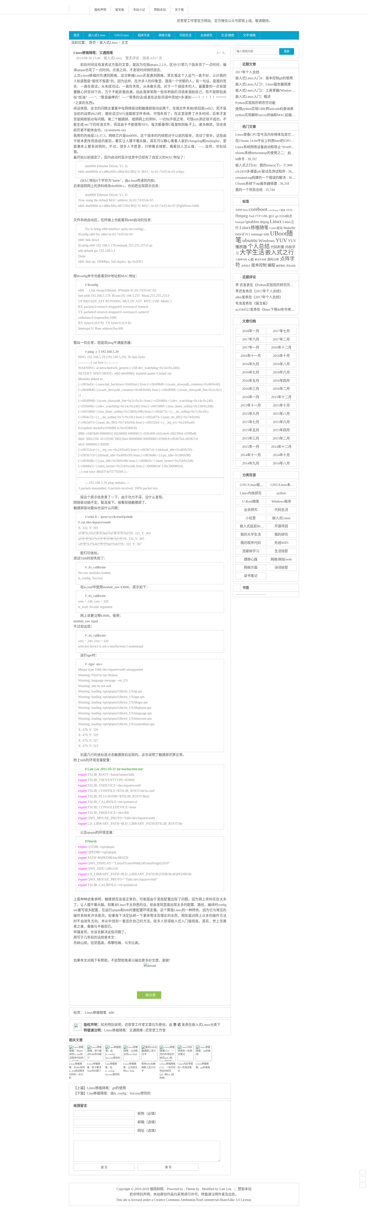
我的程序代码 (250, 543)
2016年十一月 (250, 355)
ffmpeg (241, 215)
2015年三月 (250, 438)
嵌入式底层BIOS (252, 526)
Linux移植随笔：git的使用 (203, 1065)
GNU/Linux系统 (282, 485)
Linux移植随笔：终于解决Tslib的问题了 (94, 1067)
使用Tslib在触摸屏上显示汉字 (148, 1067)
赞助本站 (160, 9)
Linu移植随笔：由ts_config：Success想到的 (112, 1069)
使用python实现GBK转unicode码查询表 (264, 109)
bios (245, 210)
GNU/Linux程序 (251, 485)
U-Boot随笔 (250, 501)
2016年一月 (250, 397)
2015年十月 (281, 405)
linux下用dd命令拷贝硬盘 (282, 309)
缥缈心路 (250, 559)
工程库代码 (241, 259)
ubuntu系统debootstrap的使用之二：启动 (264, 153)
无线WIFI (281, 543)
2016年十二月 (281, 347)
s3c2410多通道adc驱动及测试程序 (260, 171)
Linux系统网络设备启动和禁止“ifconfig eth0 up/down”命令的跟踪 (283, 147)
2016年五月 (250, 380)
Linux (276, 221)
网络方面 (165, 35)
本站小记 (139, 9)
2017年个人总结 (247, 72)
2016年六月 (281, 372)
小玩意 (251, 518)
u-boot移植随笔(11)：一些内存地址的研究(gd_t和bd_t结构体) (167, 1070)
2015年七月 (250, 422)
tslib (111, 1012)
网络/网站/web (281, 559)
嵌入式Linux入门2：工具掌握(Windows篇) (266, 90)
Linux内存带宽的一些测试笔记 (185, 1067)
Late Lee (225, 1189)
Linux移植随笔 (95, 1012)
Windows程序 (281, 501)
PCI (247, 234)
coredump (273, 210)
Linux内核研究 (251, 493)
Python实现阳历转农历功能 (255, 103)
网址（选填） (148, 1130)
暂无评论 (132, 58)
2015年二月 (281, 438)
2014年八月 (281, 463)
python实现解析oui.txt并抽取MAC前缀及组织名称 (272, 115)
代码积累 (277, 247)
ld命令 (240, 159)
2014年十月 (281, 455)
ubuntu (250, 240)
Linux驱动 (276, 228)
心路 (251, 259)
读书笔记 (250, 576)
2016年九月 (250, 364)
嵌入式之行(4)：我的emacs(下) (257, 165)
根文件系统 (260, 259)
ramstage (257, 234)
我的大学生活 (250, 534)
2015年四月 (281, 430)
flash (251, 216)
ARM (238, 210)
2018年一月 (250, 331)
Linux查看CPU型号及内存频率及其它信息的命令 (271, 134)
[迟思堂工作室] (119, 22)
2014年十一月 (250, 455)
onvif (239, 234)
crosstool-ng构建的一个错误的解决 (260, 177)
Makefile (289, 228)
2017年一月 (250, 347)
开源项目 (281, 526)
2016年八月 (281, 364)
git (277, 216)
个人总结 (259, 246)
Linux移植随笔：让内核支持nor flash (130, 1067)
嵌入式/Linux (96, 35)
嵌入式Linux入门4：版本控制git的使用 (264, 78)
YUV (281, 240)
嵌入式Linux (108, 42)
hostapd (239, 222)
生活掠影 (281, 551)
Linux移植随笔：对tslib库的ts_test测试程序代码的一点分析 (77, 1070)
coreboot (258, 209)
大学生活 (252, 252)
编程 (271, 265)
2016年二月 (281, 389)
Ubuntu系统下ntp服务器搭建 (256, 183)
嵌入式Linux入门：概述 (253, 96)
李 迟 (177, 1024)
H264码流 (285, 216)
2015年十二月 (281, 397)
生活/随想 (227, 35)
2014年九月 (250, 463)
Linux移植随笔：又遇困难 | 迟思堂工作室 (135, 1030)
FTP (258, 216)
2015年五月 (250, 430)
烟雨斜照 (157, 1189)
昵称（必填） (148, 1113)
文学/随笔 (249, 35)
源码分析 (273, 259)
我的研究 (281, 534)
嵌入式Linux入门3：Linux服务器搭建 (263, 84)
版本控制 (259, 265)
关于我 (179, 9)
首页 (76, 35)
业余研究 (206, 35)
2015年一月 (250, 446)
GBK (265, 216)
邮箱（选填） (148, 1122)
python (281, 493)
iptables (252, 221)
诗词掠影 (281, 567)
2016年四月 (281, 380)
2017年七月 (281, 331)
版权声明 (100, 9)
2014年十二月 (281, 446)
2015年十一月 (250, 405)
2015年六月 (281, 422)
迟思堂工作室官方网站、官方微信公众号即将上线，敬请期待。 (224, 21)
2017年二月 (281, 339)
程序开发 (144, 35)
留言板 (119, 9)
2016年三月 (250, 389)
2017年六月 (250, 339)
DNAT (289, 210)
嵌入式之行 (279, 252)
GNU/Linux (121, 35)
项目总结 (291, 266)
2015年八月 (281, 413)
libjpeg (264, 222)
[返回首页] (79, 10)
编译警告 (280, 266)
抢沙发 (150, 995)
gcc (272, 215)
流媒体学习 (250, 551)
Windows (267, 240)
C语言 (282, 210)
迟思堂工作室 (135, 1024)
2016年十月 (281, 355)
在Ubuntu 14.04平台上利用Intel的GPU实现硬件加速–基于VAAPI (282, 141)
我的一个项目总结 (249, 190)
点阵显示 (245, 266)
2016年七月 (250, 372)
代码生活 (185, 35)
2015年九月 (250, 413)
